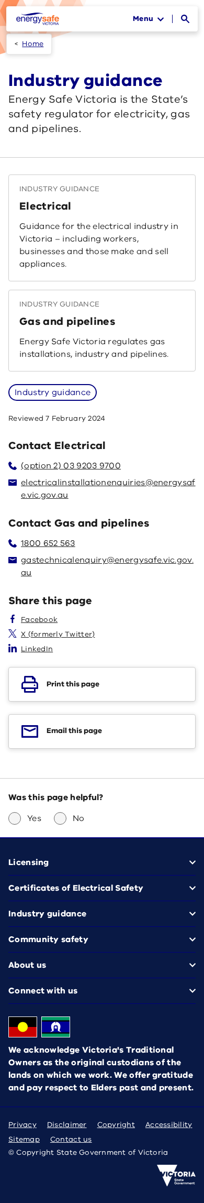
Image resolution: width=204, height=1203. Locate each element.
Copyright (116, 1125)
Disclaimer (67, 1125)
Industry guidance (52, 392)
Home (32, 44)
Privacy (22, 1125)
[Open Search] (185, 18)
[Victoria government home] (176, 1176)
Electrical (45, 206)
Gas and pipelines (67, 321)
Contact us (71, 1139)
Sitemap (24, 1139)
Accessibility (168, 1125)
